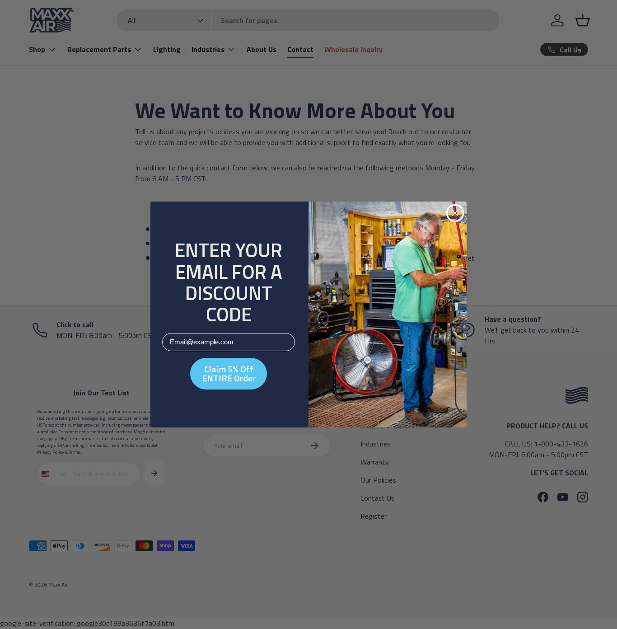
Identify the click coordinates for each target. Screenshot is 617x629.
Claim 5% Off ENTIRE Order (229, 373)
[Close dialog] (455, 213)
